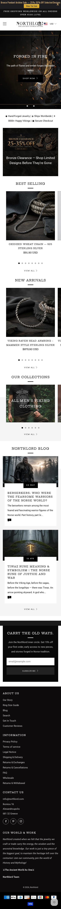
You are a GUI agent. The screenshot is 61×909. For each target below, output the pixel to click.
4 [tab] (29, 263)
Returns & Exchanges (14, 762)
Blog (5, 710)
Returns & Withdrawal (14, 783)
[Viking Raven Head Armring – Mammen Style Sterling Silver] (30, 312)
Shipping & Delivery (13, 757)
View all (29, 270)
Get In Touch (9, 720)
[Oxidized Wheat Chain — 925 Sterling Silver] (30, 215)
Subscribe (29, 671)
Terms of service (11, 746)
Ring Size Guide (11, 705)
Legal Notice (9, 752)
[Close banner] (58, 4)
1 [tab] (27, 106)
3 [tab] (34, 106)
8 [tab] (42, 263)
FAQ (5, 772)
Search (6, 715)
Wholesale (8, 778)
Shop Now (29, 78)
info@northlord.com (13, 799)
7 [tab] (38, 263)
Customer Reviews (12, 726)
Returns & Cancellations (15, 767)
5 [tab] (32, 263)
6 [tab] (35, 263)
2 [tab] (30, 106)
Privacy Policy (10, 741)
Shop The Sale (31, 6)
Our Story (8, 700)
